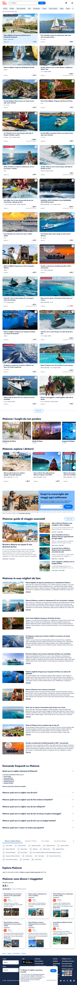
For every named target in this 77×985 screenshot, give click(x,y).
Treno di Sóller (7, 776)
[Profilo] (72, 3)
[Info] (16, 11)
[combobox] (23, 3)
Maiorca (22, 872)
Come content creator (67, 963)
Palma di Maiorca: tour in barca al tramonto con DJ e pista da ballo (13, 894)
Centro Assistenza (39, 961)
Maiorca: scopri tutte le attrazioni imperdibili (14, 786)
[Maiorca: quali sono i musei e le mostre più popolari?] (73, 827)
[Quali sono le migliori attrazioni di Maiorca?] (73, 771)
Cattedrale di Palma (9, 779)
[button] (20, 29)
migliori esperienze (35, 872)
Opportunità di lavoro (56, 964)
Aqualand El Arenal (9, 781)
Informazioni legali (39, 963)
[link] (20, 29)
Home (3, 953)
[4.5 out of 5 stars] (6, 889)
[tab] (12, 841)
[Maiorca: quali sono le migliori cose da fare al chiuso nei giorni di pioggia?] (73, 813)
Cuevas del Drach (8, 778)
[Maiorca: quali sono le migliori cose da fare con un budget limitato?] (73, 820)
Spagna (9, 953)
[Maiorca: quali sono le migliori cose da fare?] (73, 792)
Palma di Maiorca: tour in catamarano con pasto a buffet (63, 894)
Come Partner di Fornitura (68, 961)
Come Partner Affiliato (67, 966)
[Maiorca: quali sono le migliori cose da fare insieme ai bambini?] (73, 799)
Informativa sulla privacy (25, 513)
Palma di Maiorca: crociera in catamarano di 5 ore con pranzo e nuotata (12, 924)
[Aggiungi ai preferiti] (36, 15)
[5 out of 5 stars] (14, 897)
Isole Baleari (16, 953)
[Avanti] (74, 430)
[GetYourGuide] (4, 3)
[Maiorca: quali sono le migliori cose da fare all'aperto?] (73, 806)
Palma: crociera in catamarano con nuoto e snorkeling (37, 894)
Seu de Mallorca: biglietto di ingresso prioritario (62, 923)
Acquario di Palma (8, 783)
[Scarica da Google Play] (28, 962)
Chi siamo (55, 961)
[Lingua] (66, 3)
